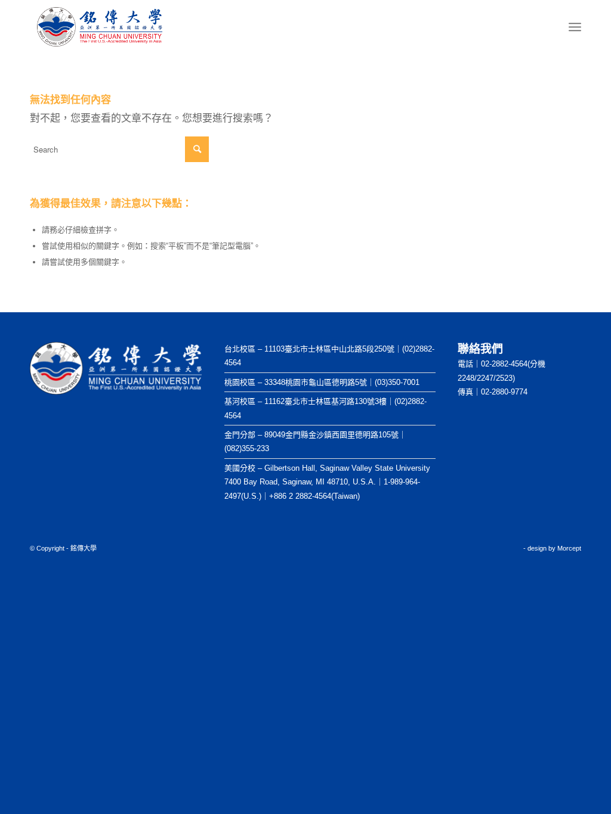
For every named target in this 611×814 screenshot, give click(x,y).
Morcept (569, 548)
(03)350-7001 (397, 382)
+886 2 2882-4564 (300, 496)
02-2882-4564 (504, 363)
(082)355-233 (246, 448)
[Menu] (575, 27)
